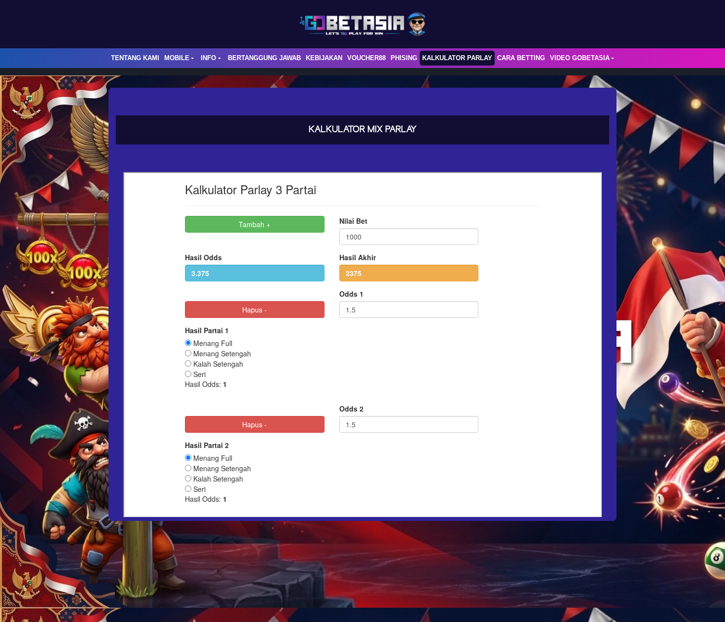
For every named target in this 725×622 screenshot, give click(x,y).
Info (208, 58)
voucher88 (366, 58)
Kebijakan (324, 58)
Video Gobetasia (580, 58)
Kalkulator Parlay (457, 58)
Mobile (176, 58)
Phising (404, 58)
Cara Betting (521, 58)
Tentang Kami (135, 58)
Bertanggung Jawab (264, 58)
